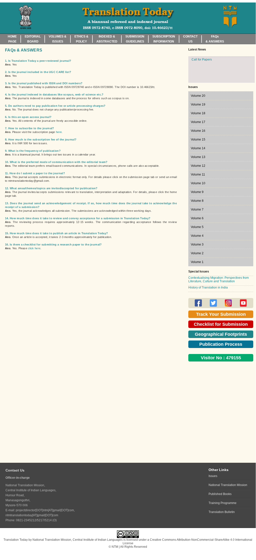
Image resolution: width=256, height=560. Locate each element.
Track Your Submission (221, 314)
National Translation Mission (228, 485)
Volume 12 (198, 166)
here (59, 132)
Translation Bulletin (222, 512)
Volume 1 (197, 262)
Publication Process (220, 344)
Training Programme (223, 503)
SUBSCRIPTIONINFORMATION (163, 39)
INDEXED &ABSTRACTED (106, 39)
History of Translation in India (208, 287)
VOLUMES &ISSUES (57, 39)
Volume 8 (197, 200)
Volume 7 (197, 209)
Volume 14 (198, 148)
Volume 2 (197, 253)
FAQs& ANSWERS (215, 39)
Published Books (220, 494)
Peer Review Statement (208, 65)
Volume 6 (197, 218)
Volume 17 (198, 122)
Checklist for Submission (221, 324)
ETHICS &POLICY (81, 39)
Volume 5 (197, 227)
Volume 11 (198, 174)
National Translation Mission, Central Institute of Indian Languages (77, 540)
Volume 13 (198, 157)
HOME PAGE (12, 39)
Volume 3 (197, 244)
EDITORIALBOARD (33, 39)
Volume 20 (198, 96)
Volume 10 (198, 183)
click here (34, 248)
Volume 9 (197, 192)
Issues (213, 476)
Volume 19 (198, 104)
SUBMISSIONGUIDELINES (134, 39)
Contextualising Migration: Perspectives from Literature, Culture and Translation (218, 279)
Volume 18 (198, 113)
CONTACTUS (190, 39)
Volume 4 (197, 236)
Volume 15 (198, 139)
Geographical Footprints (221, 334)
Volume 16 (198, 130)
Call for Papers (202, 70)
